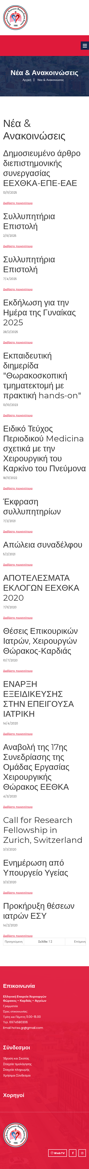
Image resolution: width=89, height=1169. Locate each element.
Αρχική (27, 80)
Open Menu (85, 45)
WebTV (59, 1153)
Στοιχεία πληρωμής (16, 1069)
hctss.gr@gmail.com (27, 1028)
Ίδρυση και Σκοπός (16, 1058)
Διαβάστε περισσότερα (17, 203)
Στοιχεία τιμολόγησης (17, 1064)
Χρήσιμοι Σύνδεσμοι (16, 1075)
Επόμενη (80, 941)
